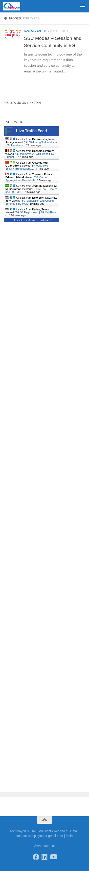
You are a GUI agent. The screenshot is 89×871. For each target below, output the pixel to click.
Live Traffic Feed (31, 131)
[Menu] (83, 6)
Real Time (30, 220)
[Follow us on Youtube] (53, 856)
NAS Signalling (36, 31)
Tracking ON (45, 220)
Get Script (16, 220)
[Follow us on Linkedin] (44, 856)
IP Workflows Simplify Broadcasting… (26, 167)
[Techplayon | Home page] (14, 6)
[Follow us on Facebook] (36, 856)
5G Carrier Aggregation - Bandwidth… (26, 179)
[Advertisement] (44, 18)
